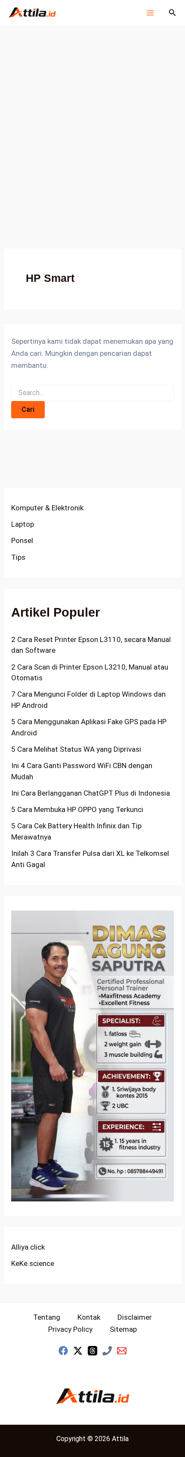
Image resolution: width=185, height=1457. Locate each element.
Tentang (46, 1317)
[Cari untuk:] (92, 392)
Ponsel (22, 540)
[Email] (121, 1350)
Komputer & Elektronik (47, 507)
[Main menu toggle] (150, 13)
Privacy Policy (70, 1329)
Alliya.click (28, 1247)
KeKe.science (32, 1263)
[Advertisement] (92, 122)
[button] (172, 12)
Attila (120, 1439)
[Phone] (107, 1350)
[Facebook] (63, 1350)
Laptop (22, 524)
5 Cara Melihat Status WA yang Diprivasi (76, 749)
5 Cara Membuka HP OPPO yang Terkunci (77, 809)
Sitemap (123, 1329)
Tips (18, 557)
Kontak (88, 1317)
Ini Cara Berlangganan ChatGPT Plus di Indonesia (90, 793)
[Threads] (92, 1350)
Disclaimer (134, 1317)
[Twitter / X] (78, 1350)
